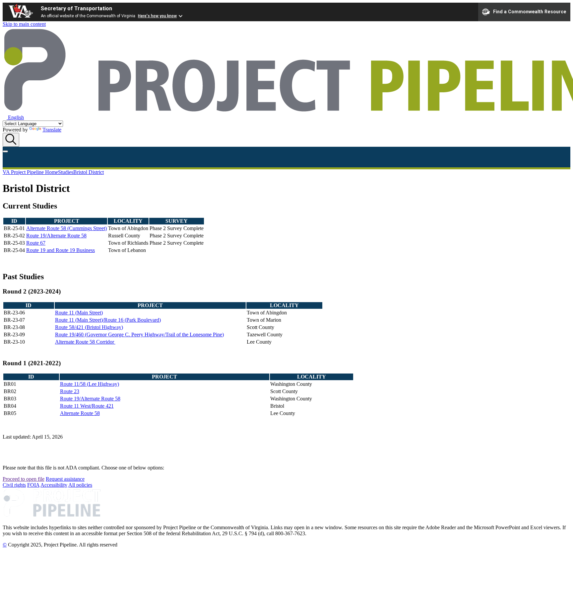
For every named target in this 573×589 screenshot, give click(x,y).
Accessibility (53, 485)
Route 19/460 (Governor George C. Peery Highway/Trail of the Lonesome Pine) (139, 334)
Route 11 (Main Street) (79, 312)
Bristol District (88, 172)
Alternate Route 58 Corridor (85, 342)
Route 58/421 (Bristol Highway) (89, 327)
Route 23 (69, 391)
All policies (80, 485)
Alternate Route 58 (80, 413)
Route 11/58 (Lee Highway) (89, 384)
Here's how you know (157, 16)
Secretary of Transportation (76, 8)
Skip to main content (24, 24)
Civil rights (14, 485)
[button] (13, 117)
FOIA (33, 485)
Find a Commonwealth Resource (529, 11)
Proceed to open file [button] (23, 479)
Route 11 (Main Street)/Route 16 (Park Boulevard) (108, 320)
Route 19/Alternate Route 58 (56, 235)
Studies (65, 172)
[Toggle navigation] (5, 151)
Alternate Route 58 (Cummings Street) (66, 228)
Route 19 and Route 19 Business (60, 250)
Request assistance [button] (65, 479)
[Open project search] (11, 140)
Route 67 (35, 243)
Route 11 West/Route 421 (87, 406)
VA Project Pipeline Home (30, 172)
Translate (51, 129)
